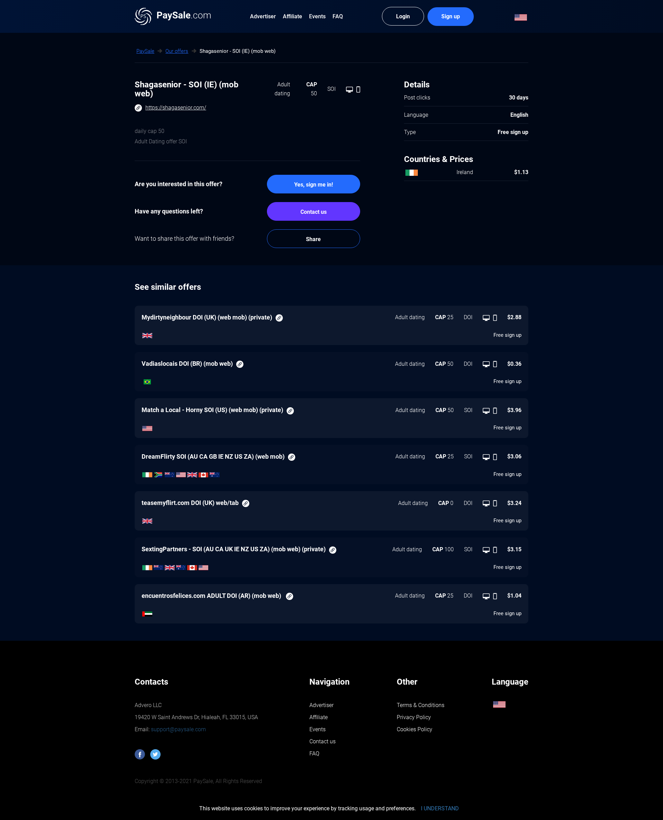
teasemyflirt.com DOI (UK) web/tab (190, 502)
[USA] (147, 426)
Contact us (313, 212)
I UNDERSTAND (440, 808)
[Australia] (214, 472)
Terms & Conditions (420, 705)
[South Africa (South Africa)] (158, 472)
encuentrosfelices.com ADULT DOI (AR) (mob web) (212, 595)
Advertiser (321, 705)
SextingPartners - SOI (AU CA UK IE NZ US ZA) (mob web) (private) (234, 549)
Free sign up (507, 335)
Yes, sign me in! (313, 184)
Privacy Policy (414, 717)
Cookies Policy (414, 729)
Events (317, 729)
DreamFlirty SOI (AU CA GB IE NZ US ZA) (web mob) (213, 456)
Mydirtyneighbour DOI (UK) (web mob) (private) (207, 317)
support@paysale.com (178, 729)
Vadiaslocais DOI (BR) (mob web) (187, 363)
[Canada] (203, 472)
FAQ (314, 753)
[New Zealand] (169, 472)
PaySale (145, 51)
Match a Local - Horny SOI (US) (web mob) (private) (212, 409)
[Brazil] (147, 380)
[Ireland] (147, 472)
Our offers (176, 51)
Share (313, 239)
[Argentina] (147, 612)
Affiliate (318, 717)
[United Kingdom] (147, 333)
